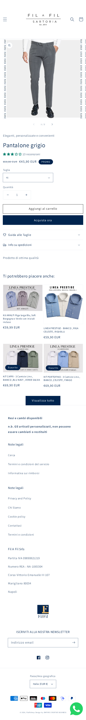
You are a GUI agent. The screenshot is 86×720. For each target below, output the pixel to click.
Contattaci (15, 525)
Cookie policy (16, 516)
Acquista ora (43, 220)
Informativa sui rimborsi (23, 473)
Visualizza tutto (43, 400)
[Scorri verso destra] (52, 124)
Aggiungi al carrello (43, 208)
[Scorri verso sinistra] (34, 124)
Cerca (11, 455)
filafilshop (30, 712)
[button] (5, 19)
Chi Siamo (14, 507)
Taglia (6, 170)
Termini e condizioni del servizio (28, 464)
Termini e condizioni (21, 534)
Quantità (8, 187)
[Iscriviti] (73, 642)
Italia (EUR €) (40, 684)
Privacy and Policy (19, 498)
